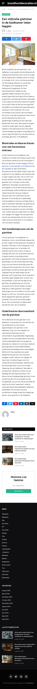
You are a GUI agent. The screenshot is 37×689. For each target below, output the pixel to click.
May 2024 (5, 616)
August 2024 (6, 606)
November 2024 (7, 597)
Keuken (4, 546)
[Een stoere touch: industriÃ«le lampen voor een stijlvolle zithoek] (7, 449)
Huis (3, 536)
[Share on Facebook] (6, 39)
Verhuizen (5, 574)
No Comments (8, 33)
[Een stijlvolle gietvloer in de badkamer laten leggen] (18, 54)
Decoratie (5, 523)
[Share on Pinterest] (26, 39)
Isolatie (4, 539)
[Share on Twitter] (16, 39)
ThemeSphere (29, 683)
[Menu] (3, 3)
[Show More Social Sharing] (33, 39)
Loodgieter (5, 552)
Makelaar (5, 555)
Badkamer (6, 14)
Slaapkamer (6, 562)
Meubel (4, 558)
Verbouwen (5, 571)
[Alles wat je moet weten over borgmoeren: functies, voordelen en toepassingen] (7, 437)
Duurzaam (5, 530)
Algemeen (5, 514)
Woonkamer (5, 577)
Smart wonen (6, 565)
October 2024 (6, 600)
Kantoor (4, 542)
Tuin (3, 568)
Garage (4, 533)
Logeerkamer (6, 549)
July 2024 (5, 609)
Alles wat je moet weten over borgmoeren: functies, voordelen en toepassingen (24, 436)
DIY (3, 527)
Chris (9, 31)
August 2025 (6, 590)
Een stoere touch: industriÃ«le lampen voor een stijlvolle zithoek (24, 449)
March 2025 (6, 594)
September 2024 (7, 603)
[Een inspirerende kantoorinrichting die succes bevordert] (7, 461)
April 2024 (5, 619)
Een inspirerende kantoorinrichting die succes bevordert (24, 461)
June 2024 (5, 613)
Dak (3, 520)
